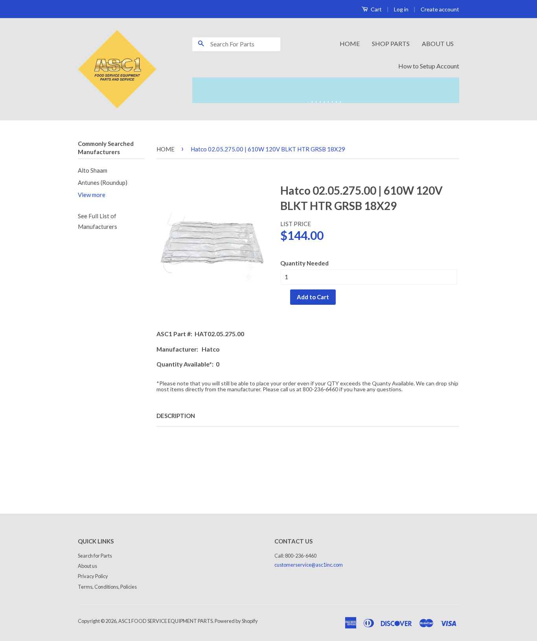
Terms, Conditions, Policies (107, 587)
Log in (401, 9)
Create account (440, 9)
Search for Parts (95, 556)
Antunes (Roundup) (102, 182)
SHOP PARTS (391, 43)
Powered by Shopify (236, 621)
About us (87, 566)
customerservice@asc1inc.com (308, 565)
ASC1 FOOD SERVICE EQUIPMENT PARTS (165, 621)
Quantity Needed (304, 263)
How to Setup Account (428, 66)
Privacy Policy (93, 576)
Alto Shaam (92, 170)
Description (175, 415)
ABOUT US (438, 43)
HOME (350, 43)
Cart (376, 9)
